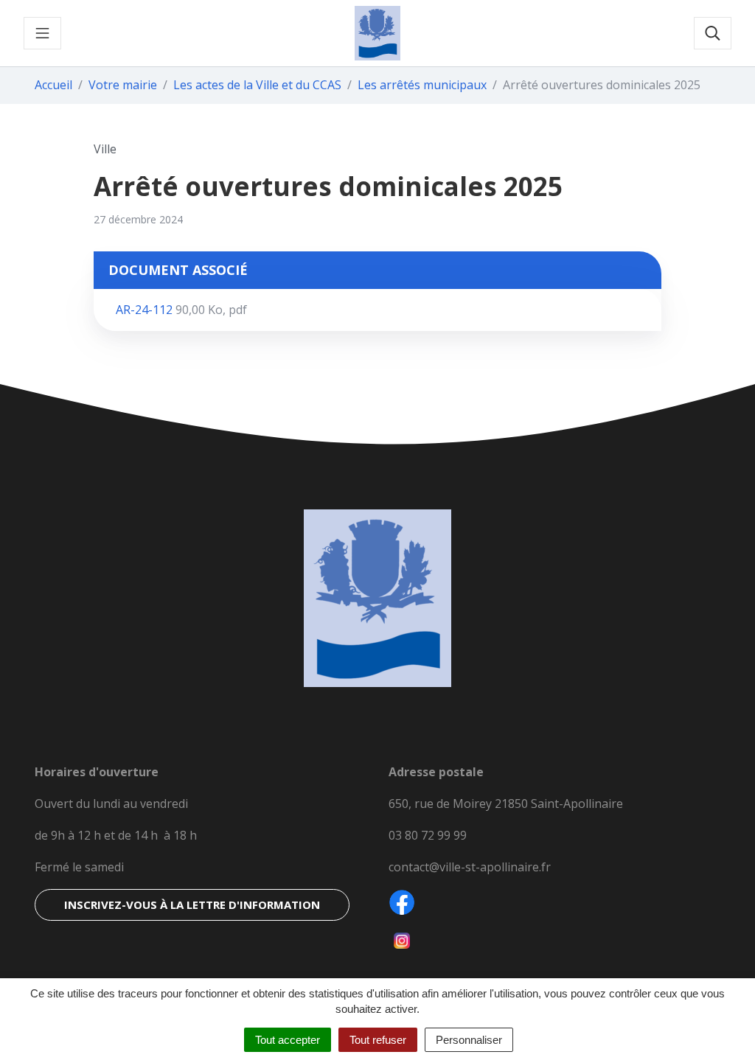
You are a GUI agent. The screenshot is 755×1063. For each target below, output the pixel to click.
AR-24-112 (181, 310)
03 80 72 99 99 (428, 835)
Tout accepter (287, 1040)
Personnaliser (469, 1040)
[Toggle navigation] (42, 33)
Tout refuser (377, 1040)
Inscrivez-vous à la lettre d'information (192, 904)
